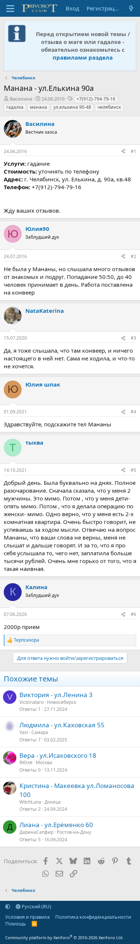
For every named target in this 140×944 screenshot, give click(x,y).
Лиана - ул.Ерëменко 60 (56, 824)
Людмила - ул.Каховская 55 (62, 725)
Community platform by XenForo (64, 937)
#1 (133, 151)
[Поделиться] (123, 151)
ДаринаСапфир (36, 832)
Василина (21, 98)
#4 (133, 412)
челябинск (109, 107)
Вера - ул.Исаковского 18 (57, 755)
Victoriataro (31, 702)
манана (38, 107)
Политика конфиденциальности (93, 916)
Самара (39, 732)
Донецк (52, 802)
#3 (133, 338)
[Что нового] (131, 8)
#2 (133, 256)
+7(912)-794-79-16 (96, 99)
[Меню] (10, 8)
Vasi (23, 732)
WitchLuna (30, 802)
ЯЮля (25, 762)
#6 (133, 614)
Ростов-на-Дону (74, 832)
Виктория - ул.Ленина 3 (56, 694)
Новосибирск (61, 702)
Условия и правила (27, 916)
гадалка (15, 107)
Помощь (15, 923)
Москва (44, 762)
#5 (133, 470)
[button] (8, 906)
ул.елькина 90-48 (72, 107)
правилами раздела (83, 57)
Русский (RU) (36, 906)
